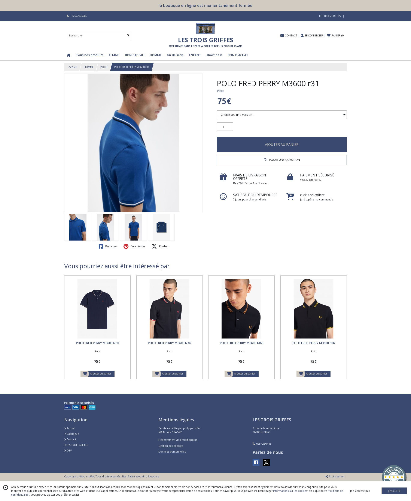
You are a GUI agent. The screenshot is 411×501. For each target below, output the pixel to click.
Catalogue (72, 434)
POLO (103, 67)
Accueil (72, 67)
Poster (163, 246)
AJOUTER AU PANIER (281, 144)
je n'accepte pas (360, 491)
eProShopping (150, 476)
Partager (110, 246)
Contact (71, 439)
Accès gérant (336, 476)
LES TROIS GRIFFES (77, 445)
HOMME (89, 67)
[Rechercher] (128, 35)
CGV (69, 450)
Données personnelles (172, 451)
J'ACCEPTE (394, 491)
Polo (220, 91)
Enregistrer (137, 246)
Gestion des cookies (170, 446)
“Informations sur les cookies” (290, 491)
